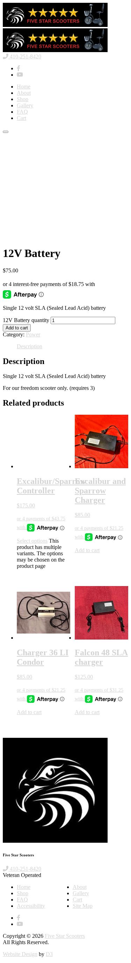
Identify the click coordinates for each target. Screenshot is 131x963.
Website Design (20, 954)
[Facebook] (18, 68)
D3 (49, 954)
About (24, 93)
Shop (22, 99)
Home (23, 87)
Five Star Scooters (65, 936)
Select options (32, 541)
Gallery (25, 105)
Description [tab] (29, 346)
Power (33, 334)
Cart (21, 118)
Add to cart (17, 327)
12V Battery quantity (26, 320)
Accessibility (31, 906)
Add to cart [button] (87, 550)
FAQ (22, 112)
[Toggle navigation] (5, 132)
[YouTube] (20, 75)
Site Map (83, 906)
